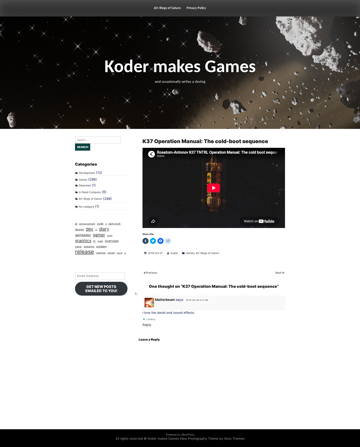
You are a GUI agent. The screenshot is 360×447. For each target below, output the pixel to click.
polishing (89, 246)
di (96, 230)
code (100, 223)
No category (86, 206)
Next (278, 272)
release (84, 251)
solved (111, 252)
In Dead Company (90, 192)
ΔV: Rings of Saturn (167, 8)
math (100, 241)
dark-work (115, 223)
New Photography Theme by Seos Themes (212, 438)
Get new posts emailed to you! (101, 288)
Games (190, 253)
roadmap (101, 252)
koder (174, 253)
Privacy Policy (196, 8)
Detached (85, 185)
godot (109, 235)
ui (125, 253)
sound (119, 253)
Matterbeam (165, 300)
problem (101, 246)
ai (76, 223)
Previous (151, 272)
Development (87, 172)
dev (89, 229)
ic (94, 241)
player (78, 246)
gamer (99, 234)
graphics (83, 240)
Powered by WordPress (180, 434)
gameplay (83, 235)
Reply (146, 325)
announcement (87, 223)
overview (112, 241)
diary (104, 229)
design (79, 229)
